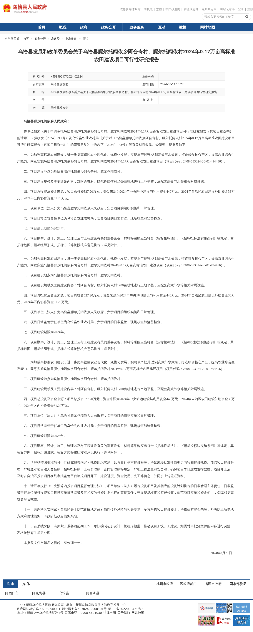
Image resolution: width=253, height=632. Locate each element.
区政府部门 (188, 583)
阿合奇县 (92, 593)
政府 (83, 27)
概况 (62, 27)
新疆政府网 (191, 9)
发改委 (55, 39)
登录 (241, 9)
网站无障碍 (227, 9)
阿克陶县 (39, 593)
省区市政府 (213, 583)
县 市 (10, 583)
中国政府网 (172, 9)
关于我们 (123, 613)
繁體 (159, 9)
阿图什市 (12, 593)
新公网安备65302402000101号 (84, 609)
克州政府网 (209, 9)
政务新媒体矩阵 (130, 9)
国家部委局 (238, 583)
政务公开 (108, 27)
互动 (162, 27)
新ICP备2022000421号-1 (125, 609)
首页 (41, 27)
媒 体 (26, 583)
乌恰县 (64, 593)
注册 (250, 9)
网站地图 (207, 27)
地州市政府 (164, 583)
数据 (183, 27)
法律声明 (109, 613)
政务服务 (137, 27)
